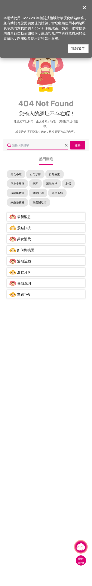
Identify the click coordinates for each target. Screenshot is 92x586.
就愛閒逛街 (39, 202)
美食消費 (24, 239)
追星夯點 (57, 193)
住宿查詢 (24, 283)
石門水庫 (35, 174)
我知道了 (78, 48)
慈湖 (35, 183)
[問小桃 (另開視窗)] (81, 547)
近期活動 (24, 261)
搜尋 (78, 145)
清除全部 (66, 145)
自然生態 (54, 174)
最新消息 (24, 217)
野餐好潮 (38, 193)
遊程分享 (24, 272)
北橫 (68, 183)
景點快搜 (24, 228)
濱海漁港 (51, 183)
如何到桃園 (25, 250)
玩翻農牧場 (17, 193)
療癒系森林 (17, 202)
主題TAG (24, 294)
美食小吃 (16, 174)
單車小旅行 (17, 183)
